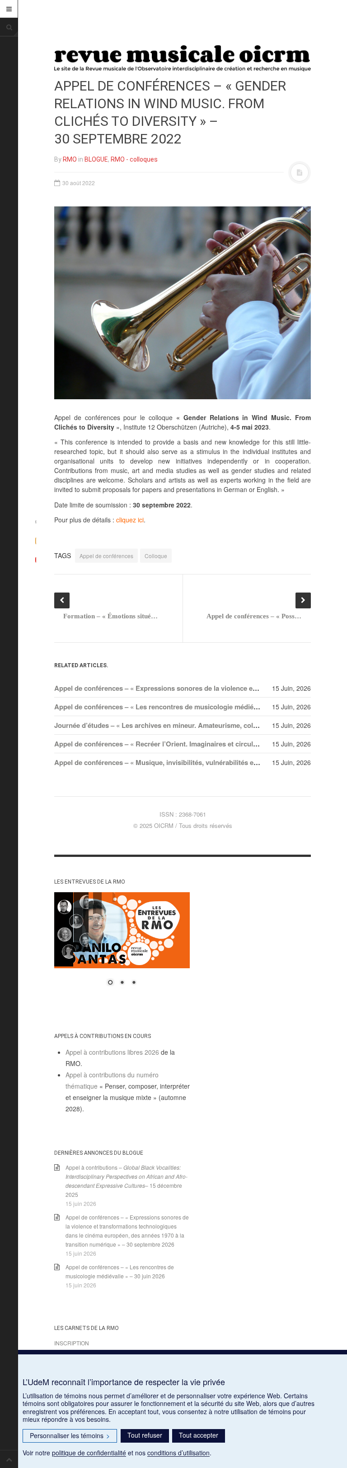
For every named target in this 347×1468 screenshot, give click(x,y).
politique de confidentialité (89, 1452)
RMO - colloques (134, 159)
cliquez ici (130, 519)
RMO (70, 159)
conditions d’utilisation (178, 1452)
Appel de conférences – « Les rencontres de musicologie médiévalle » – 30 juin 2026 (186, 707)
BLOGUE (96, 159)
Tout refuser (144, 1434)
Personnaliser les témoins (70, 1435)
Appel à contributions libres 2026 (112, 1052)
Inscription (71, 1343)
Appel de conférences (106, 555)
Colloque (156, 555)
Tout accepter (198, 1434)
